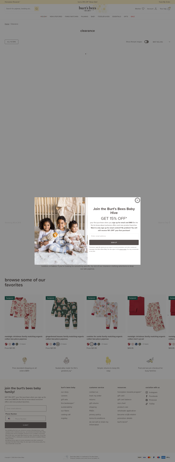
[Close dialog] (137, 200)
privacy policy (122, 249)
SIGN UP (114, 242)
